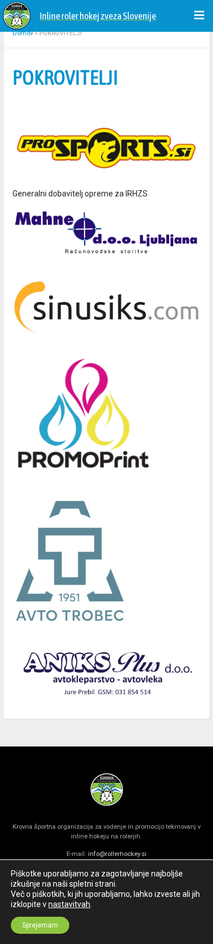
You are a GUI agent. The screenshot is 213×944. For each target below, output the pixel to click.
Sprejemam (40, 925)
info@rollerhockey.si (117, 854)
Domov (22, 33)
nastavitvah (69, 904)
